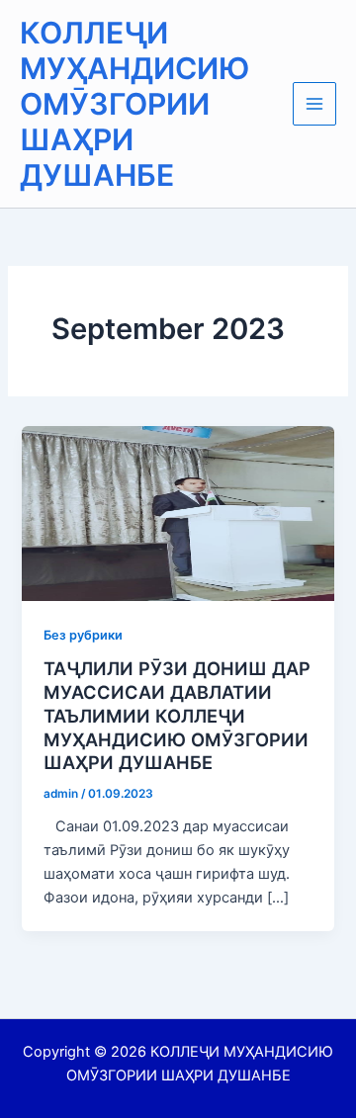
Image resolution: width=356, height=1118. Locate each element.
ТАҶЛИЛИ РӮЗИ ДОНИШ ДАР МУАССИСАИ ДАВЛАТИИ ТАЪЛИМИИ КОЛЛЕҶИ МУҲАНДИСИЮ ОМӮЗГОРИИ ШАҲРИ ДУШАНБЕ (177, 715)
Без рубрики (83, 635)
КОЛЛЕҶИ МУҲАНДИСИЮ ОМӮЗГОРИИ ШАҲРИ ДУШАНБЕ (134, 104)
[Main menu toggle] (314, 104)
